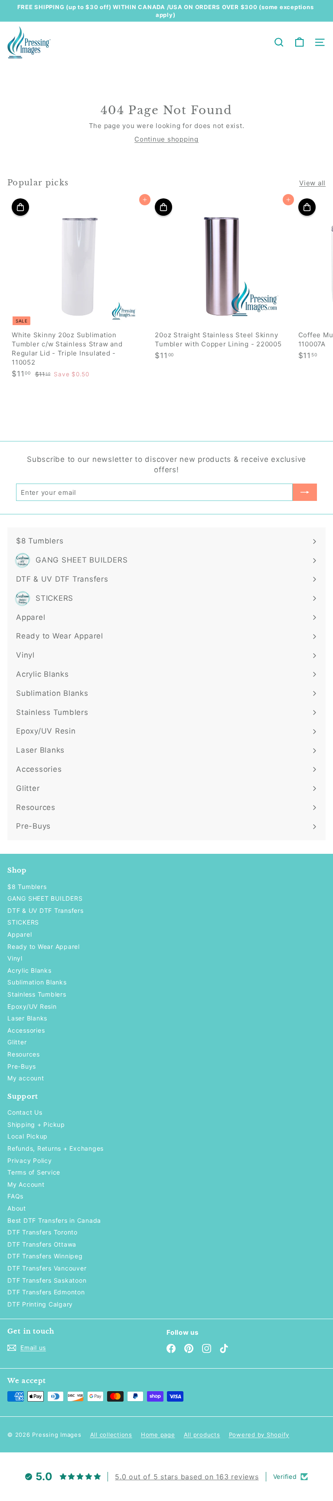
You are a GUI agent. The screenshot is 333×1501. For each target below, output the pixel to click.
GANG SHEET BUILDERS (44, 898)
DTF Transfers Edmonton (46, 1292)
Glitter (16, 1042)
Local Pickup (27, 1136)
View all (312, 183)
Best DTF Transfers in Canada (54, 1220)
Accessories (26, 1030)
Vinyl (15, 958)
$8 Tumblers (26, 886)
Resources (23, 1054)
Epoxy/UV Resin (32, 1006)
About (16, 1208)
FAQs (15, 1196)
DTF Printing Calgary (40, 1304)
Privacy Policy (29, 1160)
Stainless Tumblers (36, 994)
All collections (111, 1434)
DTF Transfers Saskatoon (46, 1280)
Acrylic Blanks (29, 970)
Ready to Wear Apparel (43, 946)
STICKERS (23, 922)
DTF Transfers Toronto (42, 1232)
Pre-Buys (21, 1066)
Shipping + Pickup (36, 1124)
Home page (158, 1434)
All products (202, 1434)
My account (25, 1078)
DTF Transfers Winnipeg (45, 1256)
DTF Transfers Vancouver (46, 1268)
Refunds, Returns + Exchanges (55, 1148)
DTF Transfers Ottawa (41, 1244)
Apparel (19, 934)
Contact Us (24, 1112)
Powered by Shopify (259, 1434)
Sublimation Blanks (37, 982)
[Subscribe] (305, 492)
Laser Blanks (27, 1018)
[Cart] (299, 42)
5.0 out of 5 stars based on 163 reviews (186, 1476)
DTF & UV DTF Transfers (45, 910)
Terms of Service (33, 1172)
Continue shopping (166, 139)
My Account (26, 1184)
